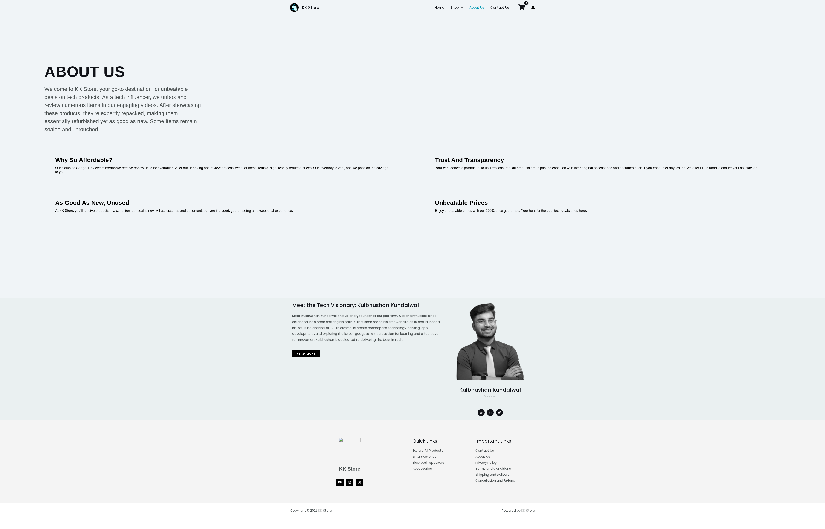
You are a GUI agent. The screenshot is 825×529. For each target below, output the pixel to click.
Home (439, 7)
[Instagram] (349, 482)
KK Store (310, 8)
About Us (476, 7)
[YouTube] (340, 482)
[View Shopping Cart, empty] (521, 7)
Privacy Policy (486, 462)
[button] (461, 7)
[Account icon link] (533, 7)
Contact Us (499, 7)
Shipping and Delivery (492, 474)
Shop (455, 7)
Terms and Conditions (493, 468)
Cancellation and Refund (495, 480)
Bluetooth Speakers (428, 462)
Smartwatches (424, 456)
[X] (359, 482)
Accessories (422, 468)
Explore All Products (427, 450)
